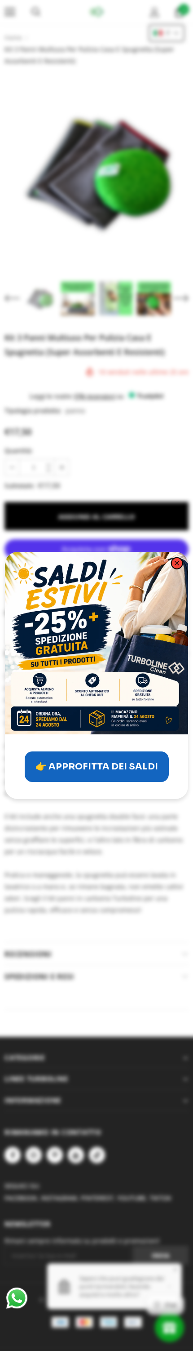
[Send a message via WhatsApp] (16, 1298)
